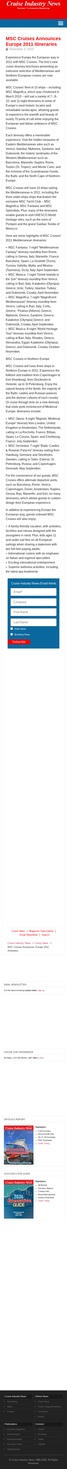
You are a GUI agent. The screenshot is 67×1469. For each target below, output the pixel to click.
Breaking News (22, 634)
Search (45, 934)
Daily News (20, 629)
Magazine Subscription (41, 931)
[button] (60, 23)
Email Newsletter (29, 934)
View (41, 1058)
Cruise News (18, 931)
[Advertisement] (33, 789)
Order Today (44, 1143)
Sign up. (41, 990)
